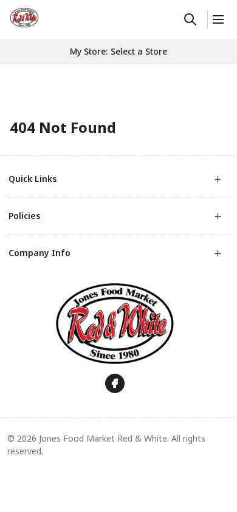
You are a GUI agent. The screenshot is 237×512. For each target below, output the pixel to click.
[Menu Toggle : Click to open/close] (217, 19)
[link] (24, 17)
